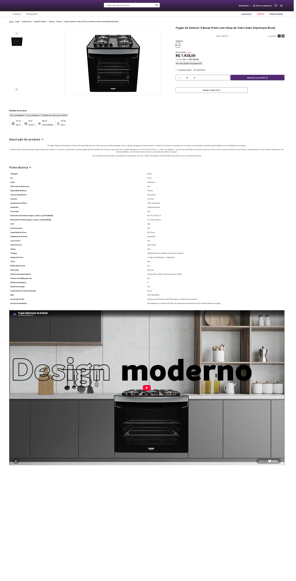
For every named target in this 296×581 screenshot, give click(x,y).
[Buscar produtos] (157, 5)
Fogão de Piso (27, 21)
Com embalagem (33, 115)
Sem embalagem (17, 115)
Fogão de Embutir (40, 21)
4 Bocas (51, 21)
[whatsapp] (283, 35)
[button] (178, 45)
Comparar (185, 69)
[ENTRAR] (262, 5)
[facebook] (279, 35)
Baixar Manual (200, 70)
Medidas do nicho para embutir (54, 115)
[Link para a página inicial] (11, 21)
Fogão (17, 21)
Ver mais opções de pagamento (189, 63)
